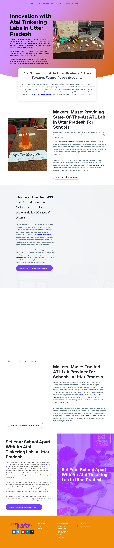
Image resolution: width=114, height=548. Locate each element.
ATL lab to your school (90, 416)
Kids (60, 3)
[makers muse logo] (22, 526)
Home (26, 3)
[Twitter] (18, 532)
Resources (68, 3)
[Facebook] (14, 532)
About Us (60, 535)
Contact (77, 3)
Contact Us (60, 537)
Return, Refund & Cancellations (62, 531)
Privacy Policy (61, 528)
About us (32, 3)
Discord (40, 528)
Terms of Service (62, 526)
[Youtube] (23, 532)
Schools (53, 3)
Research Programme (43, 3)
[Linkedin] (27, 532)
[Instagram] (32, 532)
